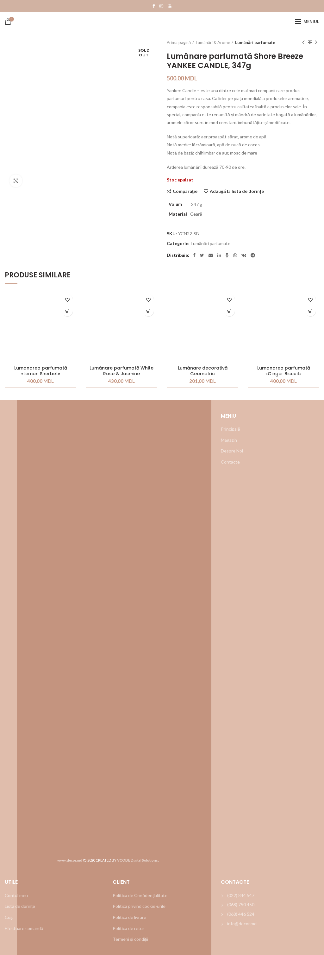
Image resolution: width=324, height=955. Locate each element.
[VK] (243, 255)
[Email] (210, 255)
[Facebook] (153, 6)
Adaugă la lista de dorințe (237, 191)
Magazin (229, 440)
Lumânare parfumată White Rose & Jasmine (121, 370)
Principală (230, 429)
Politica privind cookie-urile (139, 906)
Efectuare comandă (24, 928)
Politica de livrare (129, 917)
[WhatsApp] (235, 255)
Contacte (230, 462)
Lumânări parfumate (255, 42)
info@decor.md (242, 923)
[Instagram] (161, 6)
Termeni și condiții (130, 939)
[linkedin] (219, 255)
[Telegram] (252, 255)
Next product (316, 42)
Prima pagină (179, 42)
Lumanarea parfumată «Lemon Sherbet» (40, 370)
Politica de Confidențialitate (140, 895)
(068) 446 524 (240, 914)
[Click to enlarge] (15, 180)
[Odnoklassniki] (227, 255)
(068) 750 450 (240, 904)
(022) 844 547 (240, 895)
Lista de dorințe (20, 906)
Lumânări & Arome (213, 42)
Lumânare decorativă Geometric (202, 370)
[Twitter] (202, 255)
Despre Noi (232, 450)
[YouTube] (169, 6)
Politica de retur (128, 928)
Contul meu (16, 895)
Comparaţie (185, 191)
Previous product (303, 42)
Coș (9, 917)
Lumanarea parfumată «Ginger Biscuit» (283, 370)
